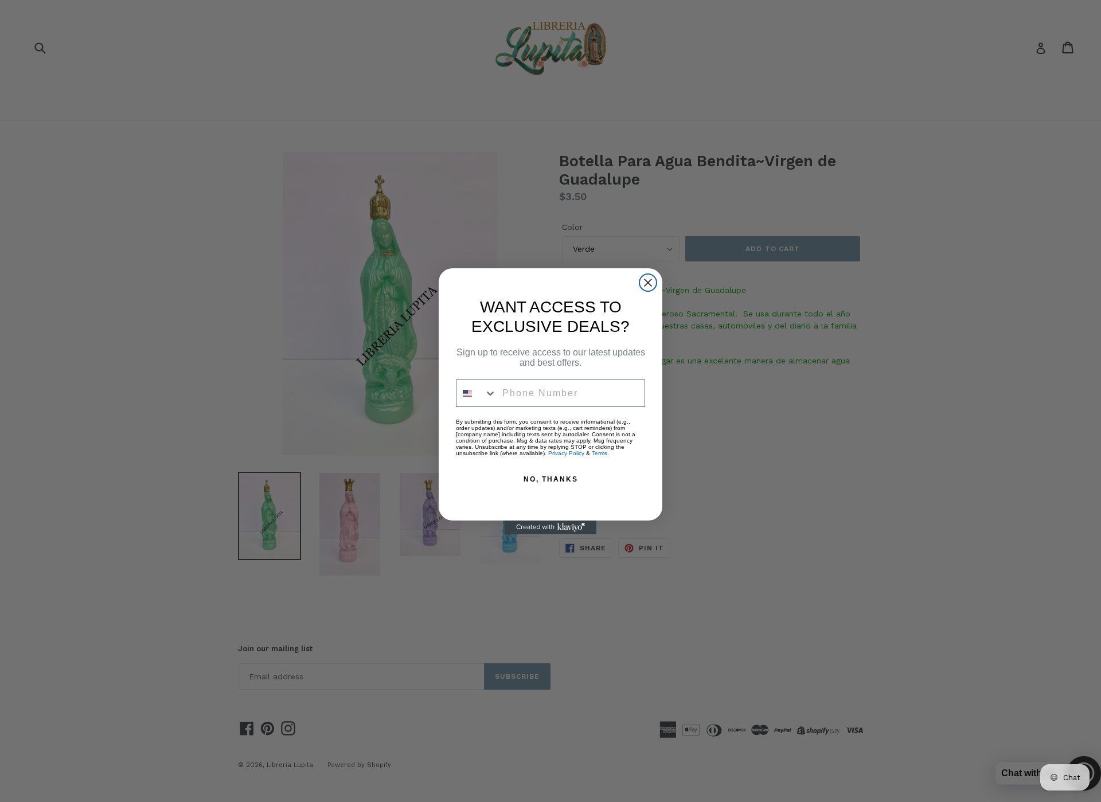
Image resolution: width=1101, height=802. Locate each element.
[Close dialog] (648, 282)
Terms (599, 453)
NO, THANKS (551, 479)
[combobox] (476, 393)
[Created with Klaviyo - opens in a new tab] (550, 527)
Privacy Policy (566, 453)
